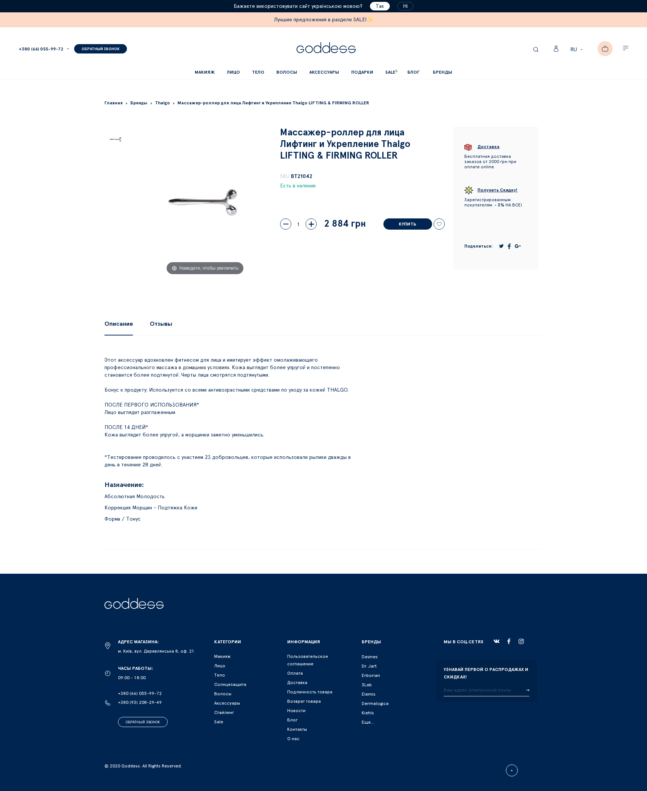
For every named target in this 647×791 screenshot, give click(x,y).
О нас (293, 738)
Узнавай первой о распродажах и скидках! (486, 673)
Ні (405, 6)
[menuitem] (413, 72)
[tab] (118, 324)
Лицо (219, 665)
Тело (219, 675)
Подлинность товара (309, 692)
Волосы (222, 694)
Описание (118, 324)
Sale (218, 722)
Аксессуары (227, 703)
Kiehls (368, 713)
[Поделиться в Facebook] (509, 246)
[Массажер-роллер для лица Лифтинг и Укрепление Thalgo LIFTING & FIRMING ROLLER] (115, 139)
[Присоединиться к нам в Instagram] (521, 641)
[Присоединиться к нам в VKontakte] (496, 641)
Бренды (442, 72)
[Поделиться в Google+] (518, 246)
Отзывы (161, 324)
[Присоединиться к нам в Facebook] (508, 641)
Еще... (368, 722)
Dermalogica (375, 703)
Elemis (369, 694)
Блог (292, 720)
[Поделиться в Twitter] (501, 246)
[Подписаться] (527, 690)
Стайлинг (224, 712)
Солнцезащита (230, 684)
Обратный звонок (143, 722)
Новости (296, 710)
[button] (577, 49)
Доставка (297, 682)
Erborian (371, 675)
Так (380, 6)
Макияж (222, 656)
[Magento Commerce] (326, 48)
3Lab (367, 685)
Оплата (295, 673)
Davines (370, 656)
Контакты (297, 729)
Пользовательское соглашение (307, 660)
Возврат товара (304, 701)
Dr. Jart (369, 666)
